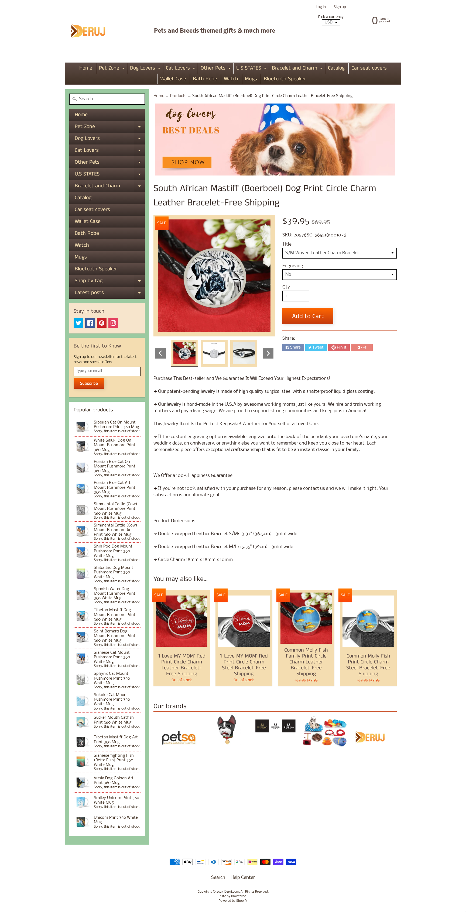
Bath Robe (205, 79)
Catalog (336, 68)
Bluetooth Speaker (285, 79)
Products (178, 96)
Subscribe (89, 383)
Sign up (340, 7)
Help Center (243, 877)
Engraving (292, 266)
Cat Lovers (181, 69)
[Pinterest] (102, 323)
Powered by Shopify (233, 901)
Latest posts (110, 294)
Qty (286, 287)
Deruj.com (231, 891)
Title (287, 244)
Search (218, 877)
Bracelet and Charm (298, 69)
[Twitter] (78, 323)
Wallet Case (173, 79)
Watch (231, 79)
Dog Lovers (146, 69)
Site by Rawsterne (233, 896)
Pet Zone (112, 69)
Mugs (251, 79)
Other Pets (216, 69)
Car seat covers (369, 68)
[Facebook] (90, 323)
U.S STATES (252, 69)
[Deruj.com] (92, 31)
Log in (321, 7)
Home (85, 68)
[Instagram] (113, 323)
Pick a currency (331, 17)
